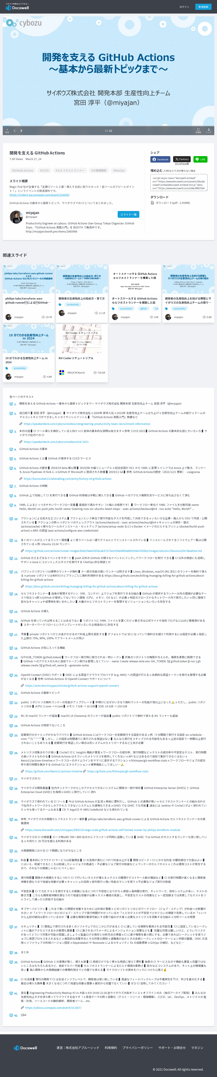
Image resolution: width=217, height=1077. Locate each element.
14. (16, 594)
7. (15, 486)
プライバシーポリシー (137, 1047)
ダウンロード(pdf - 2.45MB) (173, 203)
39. (16, 962)
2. (15, 413)
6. (15, 468)
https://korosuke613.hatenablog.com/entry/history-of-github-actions (67, 479)
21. (16, 693)
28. (16, 788)
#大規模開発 (98, 170)
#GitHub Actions (22, 170)
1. (15, 404)
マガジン (197, 1047)
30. (16, 820)
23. (16, 716)
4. (15, 449)
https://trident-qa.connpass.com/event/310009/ (39, 195)
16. (16, 621)
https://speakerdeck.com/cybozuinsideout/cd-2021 (56, 442)
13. (16, 572)
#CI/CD (44, 170)
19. (16, 658)
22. (16, 703)
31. (16, 838)
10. (16, 519)
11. (16, 540)
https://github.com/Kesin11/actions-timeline (53, 771)
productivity (73, 304)
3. (15, 431)
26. (16, 753)
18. (16, 648)
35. (16, 892)
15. (16, 612)
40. (16, 980)
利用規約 (111, 1047)
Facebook (162, 159)
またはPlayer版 (182, 163)
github (144, 308)
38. (16, 953)
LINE (202, 159)
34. (16, 878)
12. (16, 558)
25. (16, 735)
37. (16, 927)
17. (16, 635)
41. (16, 993)
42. (16, 1015)
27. (16, 779)
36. (16, 909)
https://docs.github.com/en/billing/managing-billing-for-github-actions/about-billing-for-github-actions (91, 586)
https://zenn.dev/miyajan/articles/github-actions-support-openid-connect (72, 685)
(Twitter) (184, 159)
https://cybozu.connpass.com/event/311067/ (53, 1008)
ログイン (184, 6)
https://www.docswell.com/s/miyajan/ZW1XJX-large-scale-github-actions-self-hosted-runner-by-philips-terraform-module (102, 830)
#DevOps (119, 170)
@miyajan (31, 216)
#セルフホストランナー (70, 170)
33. (16, 861)
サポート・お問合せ (172, 1047)
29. (16, 802)
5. (15, 459)
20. (16, 675)
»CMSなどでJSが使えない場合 (179, 170)
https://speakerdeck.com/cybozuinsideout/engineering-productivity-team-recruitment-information (87, 424)
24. (16, 726)
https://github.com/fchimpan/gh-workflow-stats (118, 771)
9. (15, 505)
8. (15, 496)
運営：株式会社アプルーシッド (78, 1047)
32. (16, 851)
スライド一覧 (128, 214)
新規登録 (203, 6)
